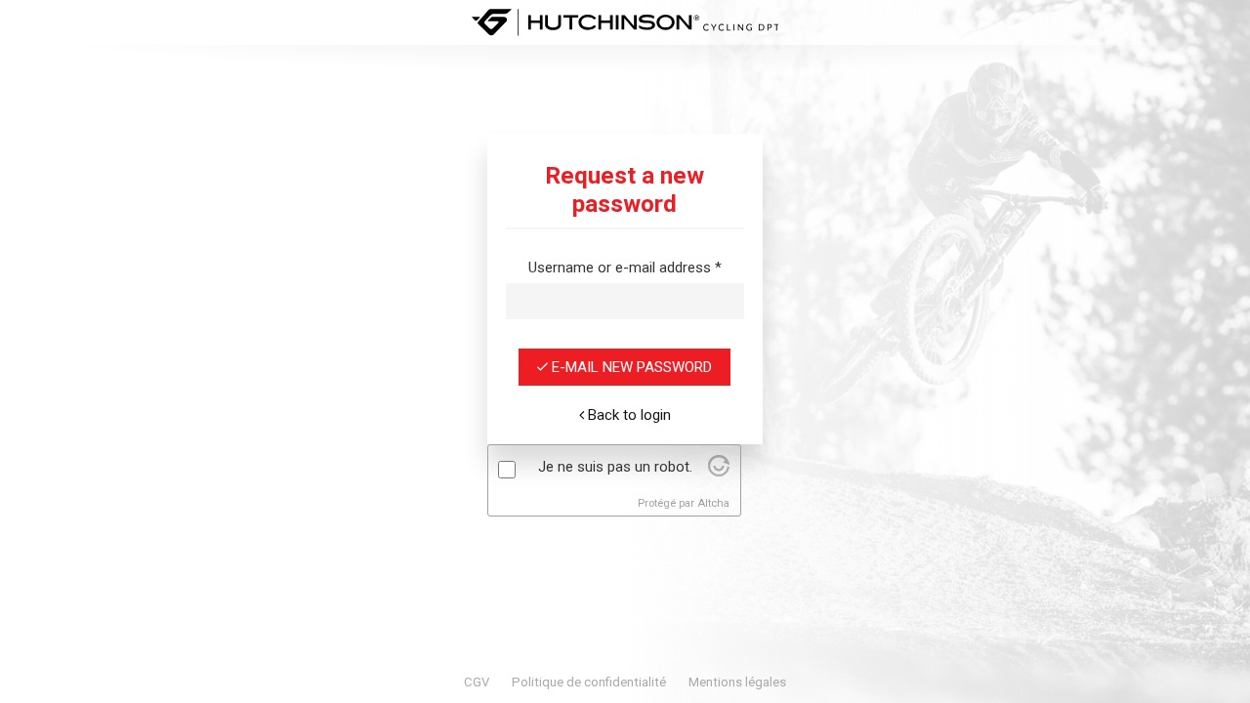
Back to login (627, 415)
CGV (476, 682)
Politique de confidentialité (589, 682)
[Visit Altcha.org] (718, 471)
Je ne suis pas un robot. (615, 467)
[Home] (625, 22)
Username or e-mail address (625, 267)
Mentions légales (737, 682)
